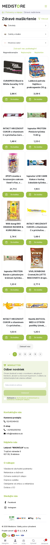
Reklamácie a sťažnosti (13, 472)
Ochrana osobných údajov (15, 476)
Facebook (12, 502)
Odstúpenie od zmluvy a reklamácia (19, 484)
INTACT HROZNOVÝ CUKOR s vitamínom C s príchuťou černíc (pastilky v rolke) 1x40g (13, 132)
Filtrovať (44, 19)
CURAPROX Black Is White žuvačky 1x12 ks (13, 84)
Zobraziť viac (25, 346)
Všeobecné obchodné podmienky (18, 469)
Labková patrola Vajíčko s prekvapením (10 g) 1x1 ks (37, 84)
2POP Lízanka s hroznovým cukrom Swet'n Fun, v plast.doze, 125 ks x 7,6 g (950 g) (13, 179)
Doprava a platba (11, 480)
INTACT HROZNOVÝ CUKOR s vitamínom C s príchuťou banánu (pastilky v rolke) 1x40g (13, 322)
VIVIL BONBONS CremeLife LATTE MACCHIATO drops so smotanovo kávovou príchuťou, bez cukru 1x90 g (37, 275)
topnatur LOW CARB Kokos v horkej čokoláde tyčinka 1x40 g (37, 179)
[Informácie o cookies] (4, 535)
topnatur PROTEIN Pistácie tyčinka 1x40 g (37, 131)
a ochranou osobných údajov (23, 398)
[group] (25, 52)
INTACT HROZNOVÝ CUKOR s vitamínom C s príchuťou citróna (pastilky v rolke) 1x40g (37, 227)
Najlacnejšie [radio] (26, 52)
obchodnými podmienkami (27, 398)
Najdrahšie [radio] (39, 52)
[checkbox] (5, 399)
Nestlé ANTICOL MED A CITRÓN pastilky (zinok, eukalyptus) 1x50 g (37, 322)
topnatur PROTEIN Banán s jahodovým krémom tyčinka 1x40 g (13, 275)
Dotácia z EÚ (9, 487)
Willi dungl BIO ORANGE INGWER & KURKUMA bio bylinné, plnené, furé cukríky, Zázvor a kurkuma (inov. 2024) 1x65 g (13, 227)
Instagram (12, 507)
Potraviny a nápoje (13, 12)
